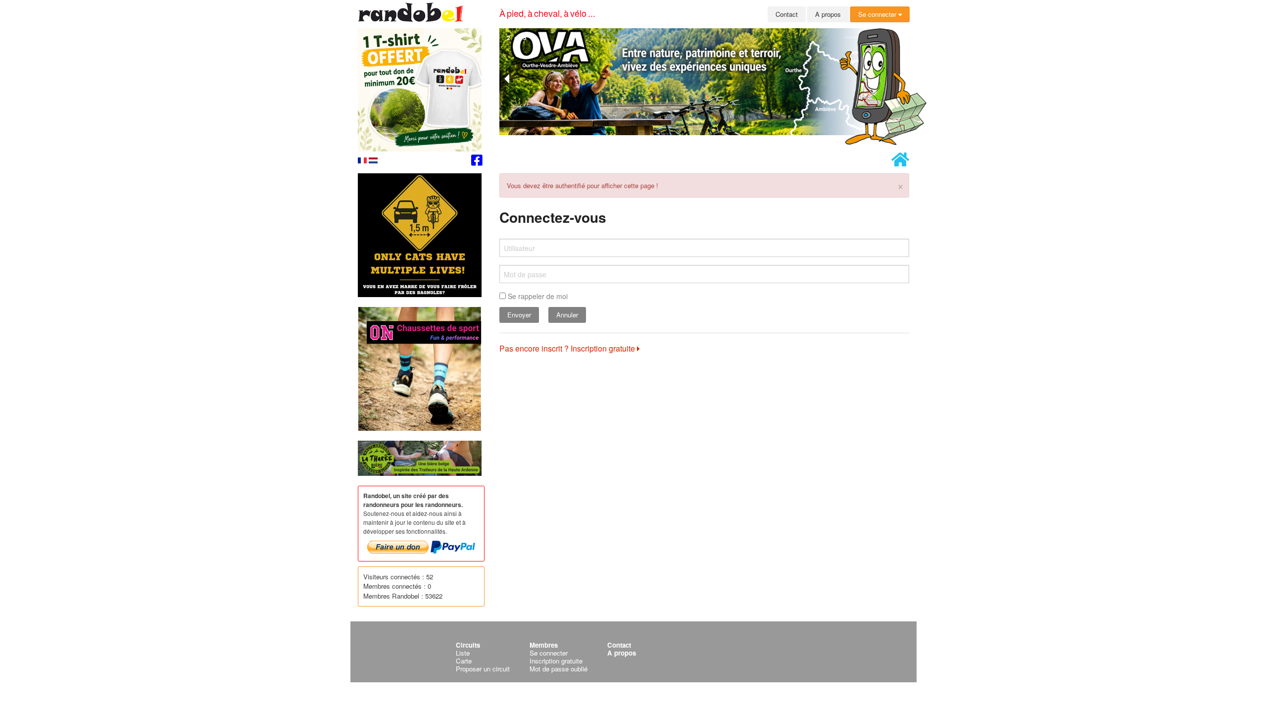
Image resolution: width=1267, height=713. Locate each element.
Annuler (567, 314)
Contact (787, 14)
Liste (463, 653)
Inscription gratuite (556, 660)
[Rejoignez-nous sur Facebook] (477, 161)
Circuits (468, 645)
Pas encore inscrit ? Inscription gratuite (568, 348)
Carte (464, 660)
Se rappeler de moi (537, 296)
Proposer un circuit (483, 668)
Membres (544, 645)
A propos (828, 14)
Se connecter (878, 14)
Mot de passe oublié (558, 668)
